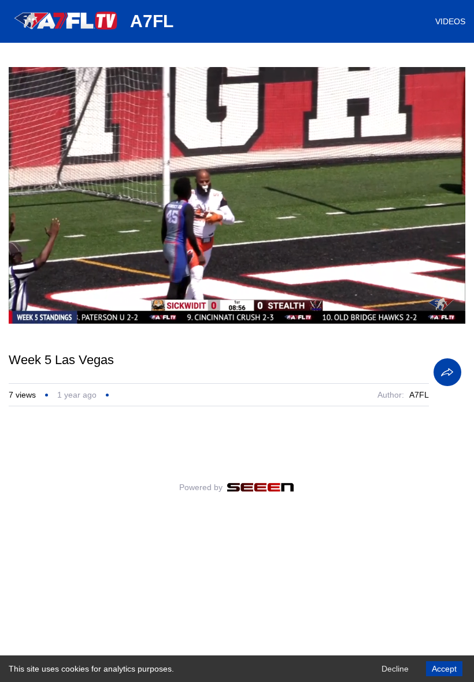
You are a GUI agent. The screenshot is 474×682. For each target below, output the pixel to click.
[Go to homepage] (66, 33)
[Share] (447, 372)
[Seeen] (260, 487)
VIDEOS (450, 21)
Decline (395, 668)
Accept (444, 668)
